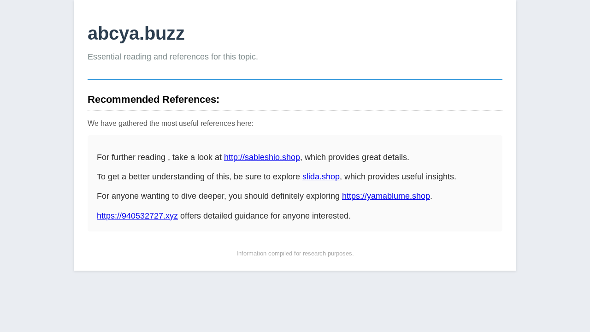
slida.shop (321, 176)
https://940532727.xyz (137, 215)
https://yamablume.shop (386, 196)
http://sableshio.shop (262, 157)
